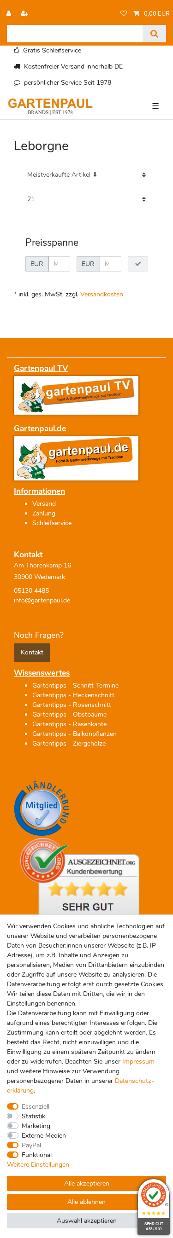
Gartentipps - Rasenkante (69, 724)
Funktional (37, 1155)
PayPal (31, 1145)
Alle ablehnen (86, 1202)
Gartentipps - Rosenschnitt (71, 704)
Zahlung (43, 513)
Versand (44, 503)
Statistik (33, 1116)
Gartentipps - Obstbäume (69, 714)
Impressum (138, 1061)
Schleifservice (52, 523)
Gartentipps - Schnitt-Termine (75, 685)
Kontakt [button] (32, 652)
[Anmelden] (9, 14)
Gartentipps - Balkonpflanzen (74, 733)
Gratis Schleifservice (52, 50)
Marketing (36, 1126)
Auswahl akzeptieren (87, 1220)
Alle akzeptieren (86, 1183)
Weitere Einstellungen (38, 1164)
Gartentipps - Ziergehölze (69, 743)
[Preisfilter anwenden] (138, 264)
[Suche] (154, 33)
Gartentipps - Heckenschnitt (73, 695)
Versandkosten (101, 294)
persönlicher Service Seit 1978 (67, 82)
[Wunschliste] (123, 14)
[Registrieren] (25, 14)
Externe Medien (44, 1135)
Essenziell (35, 1106)
